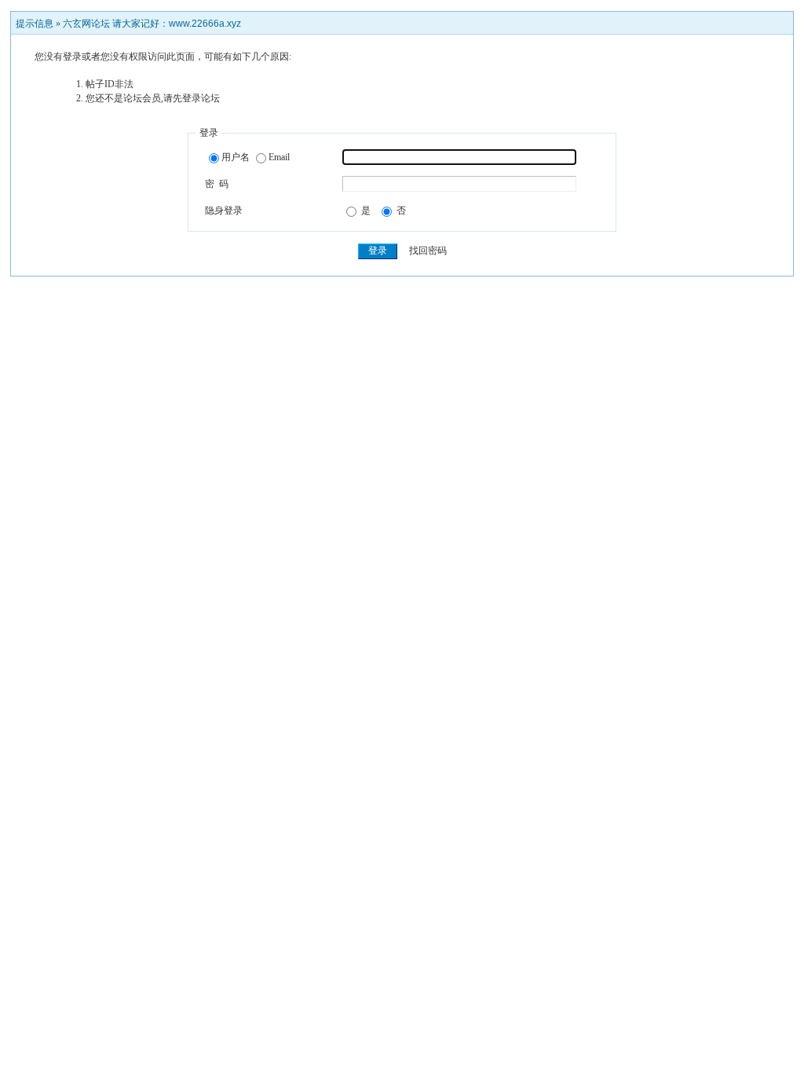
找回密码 (428, 250)
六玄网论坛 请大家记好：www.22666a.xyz (152, 23)
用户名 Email (255, 157)
